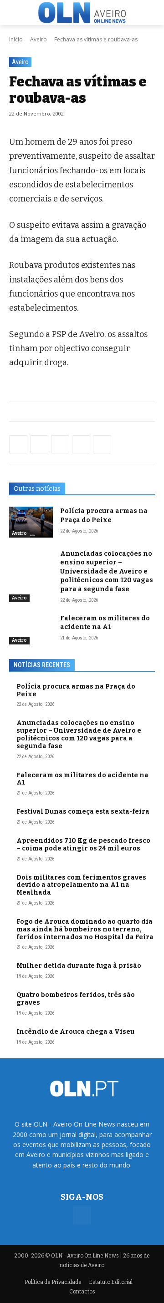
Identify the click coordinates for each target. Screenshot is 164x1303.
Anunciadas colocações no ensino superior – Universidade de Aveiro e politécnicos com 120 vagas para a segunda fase (106, 571)
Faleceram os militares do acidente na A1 (82, 779)
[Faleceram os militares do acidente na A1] (31, 629)
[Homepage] (82, 12)
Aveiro (38, 39)
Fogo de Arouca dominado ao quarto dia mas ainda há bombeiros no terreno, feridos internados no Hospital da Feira (85, 929)
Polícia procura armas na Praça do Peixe (75, 690)
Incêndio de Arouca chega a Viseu (75, 1032)
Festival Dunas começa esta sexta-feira (82, 811)
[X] (60, 444)
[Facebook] (18, 444)
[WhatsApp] (39, 444)
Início (16, 39)
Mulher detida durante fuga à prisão (78, 966)
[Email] (102, 444)
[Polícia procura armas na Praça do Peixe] (31, 522)
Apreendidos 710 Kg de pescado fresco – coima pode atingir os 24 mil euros (83, 844)
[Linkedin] (81, 444)
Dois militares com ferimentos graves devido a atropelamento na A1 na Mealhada (81, 885)
